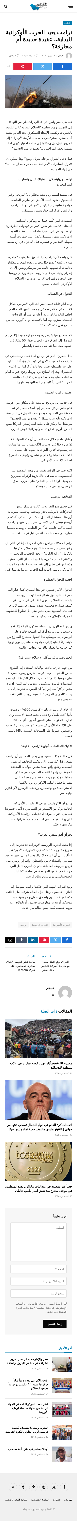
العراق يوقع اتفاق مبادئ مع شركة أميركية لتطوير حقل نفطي (55, 966)
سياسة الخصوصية (40, 1499)
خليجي (61, 55)
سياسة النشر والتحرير (16, 1499)
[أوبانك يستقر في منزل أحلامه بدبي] (62, 1454)
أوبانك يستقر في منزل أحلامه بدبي (28, 1449)
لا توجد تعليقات (28, 55)
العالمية (67, 23)
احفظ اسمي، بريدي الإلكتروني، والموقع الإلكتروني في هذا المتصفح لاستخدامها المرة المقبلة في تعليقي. (41, 1308)
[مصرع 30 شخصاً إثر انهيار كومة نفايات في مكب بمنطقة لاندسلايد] (38, 1038)
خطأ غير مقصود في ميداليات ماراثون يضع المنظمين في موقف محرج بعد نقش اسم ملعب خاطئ (38, 1188)
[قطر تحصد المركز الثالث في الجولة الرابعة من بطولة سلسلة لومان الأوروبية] (62, 1409)
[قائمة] (70, 6)
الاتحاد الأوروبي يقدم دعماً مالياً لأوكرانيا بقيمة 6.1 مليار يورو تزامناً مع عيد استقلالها (28, 1384)
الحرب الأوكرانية (61, 925)
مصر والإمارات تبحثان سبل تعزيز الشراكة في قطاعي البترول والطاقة (27, 1361)
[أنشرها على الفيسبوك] (62, 66)
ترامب (23, 925)
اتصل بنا (56, 1499)
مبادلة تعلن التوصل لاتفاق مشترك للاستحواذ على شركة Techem (21, 966)
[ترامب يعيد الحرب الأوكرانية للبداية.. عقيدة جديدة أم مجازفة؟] (38, 91)
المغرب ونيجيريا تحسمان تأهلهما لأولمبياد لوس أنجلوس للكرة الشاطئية (26, 1429)
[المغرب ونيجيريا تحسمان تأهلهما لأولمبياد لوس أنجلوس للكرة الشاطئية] (62, 1432)
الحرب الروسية (40, 925)
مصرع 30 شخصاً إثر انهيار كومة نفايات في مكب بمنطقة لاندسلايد (41, 1065)
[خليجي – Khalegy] (38, 6)
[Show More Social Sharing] (8, 66)
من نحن (68, 1499)
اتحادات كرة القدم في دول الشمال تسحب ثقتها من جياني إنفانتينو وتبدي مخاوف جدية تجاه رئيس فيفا (39, 1127)
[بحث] (6, 6)
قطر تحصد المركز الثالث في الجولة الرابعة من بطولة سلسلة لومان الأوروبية (28, 1408)
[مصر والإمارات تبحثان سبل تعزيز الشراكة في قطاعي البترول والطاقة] (62, 1364)
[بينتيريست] (22, 66)
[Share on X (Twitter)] (42, 66)
